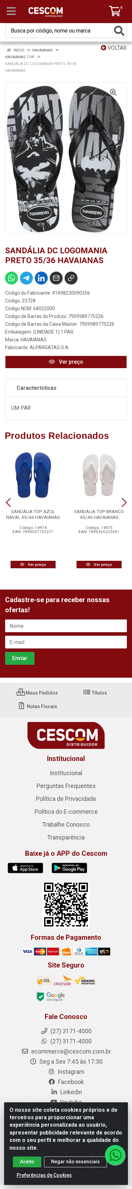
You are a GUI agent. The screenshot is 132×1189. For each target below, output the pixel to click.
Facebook (70, 1082)
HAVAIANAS (34, 339)
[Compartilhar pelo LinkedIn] (41, 278)
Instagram (70, 1071)
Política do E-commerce (66, 811)
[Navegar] (8, 502)
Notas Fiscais (41, 706)
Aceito (27, 1161)
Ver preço (70, 362)
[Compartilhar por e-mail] (56, 278)
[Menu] (11, 11)
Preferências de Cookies (44, 1175)
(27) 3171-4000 (70, 1041)
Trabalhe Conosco (66, 824)
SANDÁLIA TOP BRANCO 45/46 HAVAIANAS (99, 514)
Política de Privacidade (66, 798)
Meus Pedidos (41, 693)
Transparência (66, 837)
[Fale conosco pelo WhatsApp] (115, 1155)
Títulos (99, 693)
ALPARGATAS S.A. (49, 347)
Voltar (116, 48)
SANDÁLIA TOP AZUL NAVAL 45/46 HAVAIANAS (33, 514)
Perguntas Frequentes (66, 786)
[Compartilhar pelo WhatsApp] (11, 278)
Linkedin (70, 1092)
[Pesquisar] (119, 30)
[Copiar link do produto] (71, 278)
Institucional (66, 773)
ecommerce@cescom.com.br (70, 1051)
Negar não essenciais (75, 1161)
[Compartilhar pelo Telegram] (26, 278)
